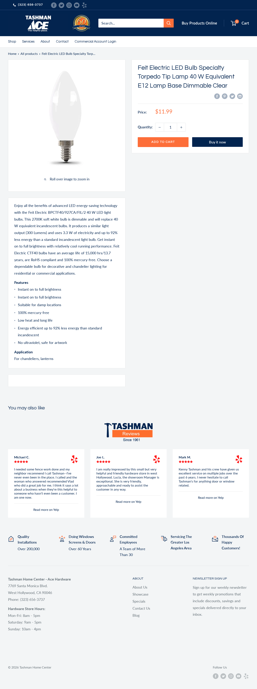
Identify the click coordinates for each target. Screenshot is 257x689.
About (45, 41)
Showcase (141, 594)
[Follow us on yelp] (84, 5)
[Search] (169, 23)
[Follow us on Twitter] (61, 5)
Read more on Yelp (46, 509)
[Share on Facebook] (217, 96)
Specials (139, 601)
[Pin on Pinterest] (224, 96)
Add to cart (163, 142)
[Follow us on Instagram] (69, 5)
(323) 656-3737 (30, 4)
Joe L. (100, 457)
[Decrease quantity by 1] (159, 127)
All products (29, 53)
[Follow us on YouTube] (77, 5)
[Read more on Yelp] (74, 459)
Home (12, 53)
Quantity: (145, 127)
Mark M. (185, 457)
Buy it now (217, 142)
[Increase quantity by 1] (181, 127)
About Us (140, 587)
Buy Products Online (199, 23)
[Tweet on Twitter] (232, 96)
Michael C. (21, 457)
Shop (12, 41)
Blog (136, 615)
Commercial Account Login (95, 41)
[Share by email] (240, 96)
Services (28, 41)
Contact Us (141, 608)
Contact (62, 41)
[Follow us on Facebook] (54, 5)
